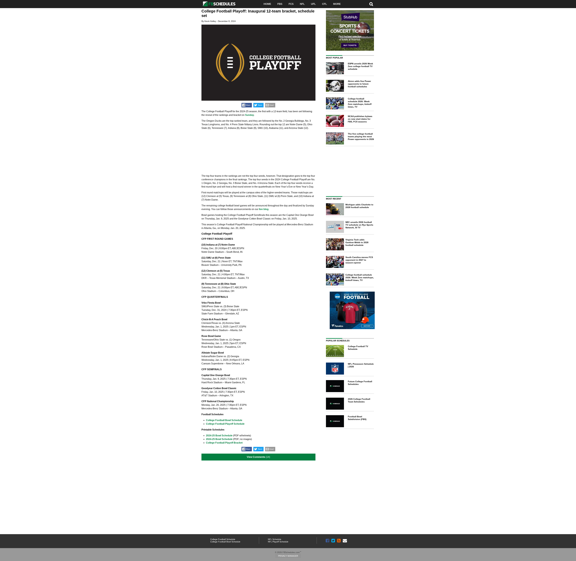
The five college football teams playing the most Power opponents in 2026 (361, 136)
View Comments (256, 457)
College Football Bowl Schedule (224, 420)
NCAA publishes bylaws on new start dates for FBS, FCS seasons (360, 119)
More (337, 4)
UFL (313, 4)
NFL (302, 4)
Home (267, 4)
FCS (291, 4)
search (371, 4)
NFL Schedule (274, 539)
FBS (279, 4)
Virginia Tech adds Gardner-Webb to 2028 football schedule (356, 242)
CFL (324, 4)
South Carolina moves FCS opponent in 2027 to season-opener (359, 260)
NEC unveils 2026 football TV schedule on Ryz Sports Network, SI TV (359, 225)
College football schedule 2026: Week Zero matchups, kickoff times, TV (359, 277)
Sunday (249, 115)
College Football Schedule (222, 539)
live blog (263, 209)
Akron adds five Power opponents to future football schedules (359, 84)
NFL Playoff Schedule (278, 541)
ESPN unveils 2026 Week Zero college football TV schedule (360, 66)
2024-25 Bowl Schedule (219, 435)
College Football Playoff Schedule (225, 424)
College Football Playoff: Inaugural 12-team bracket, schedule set (257, 13)
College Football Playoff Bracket (224, 442)
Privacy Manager (288, 556)
